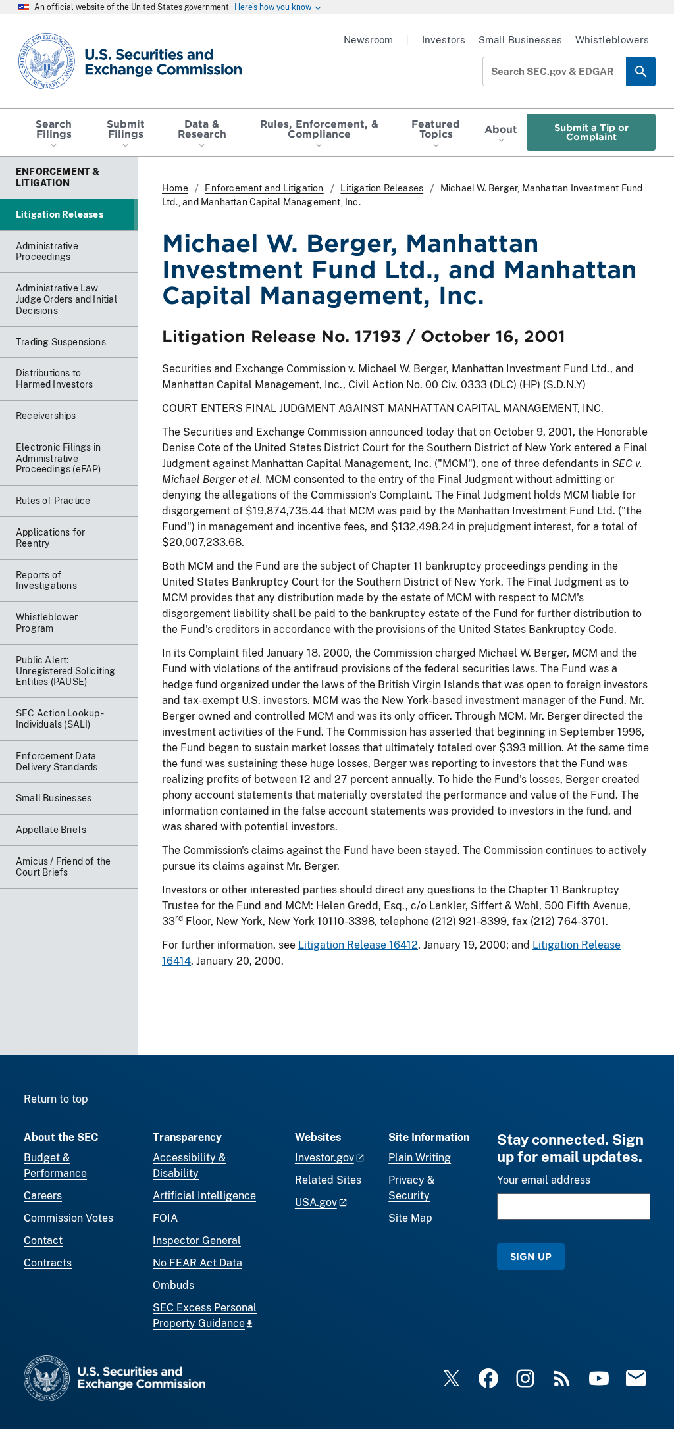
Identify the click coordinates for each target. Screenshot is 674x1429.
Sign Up (531, 1256)
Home (175, 188)
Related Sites (328, 1180)
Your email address (543, 1180)
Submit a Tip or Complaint (591, 132)
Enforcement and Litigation (264, 188)
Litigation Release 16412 (358, 945)
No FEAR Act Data (197, 1263)
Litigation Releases (381, 188)
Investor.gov (324, 1157)
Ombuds (173, 1285)
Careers (43, 1196)
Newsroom (368, 39)
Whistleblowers (612, 39)
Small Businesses (520, 39)
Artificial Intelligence (204, 1196)
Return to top (56, 1099)
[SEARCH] (641, 71)
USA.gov (316, 1202)
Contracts (48, 1263)
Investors (443, 39)
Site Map (410, 1218)
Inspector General (197, 1240)
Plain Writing (419, 1157)
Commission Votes (68, 1218)
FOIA (165, 1218)
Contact (43, 1240)
